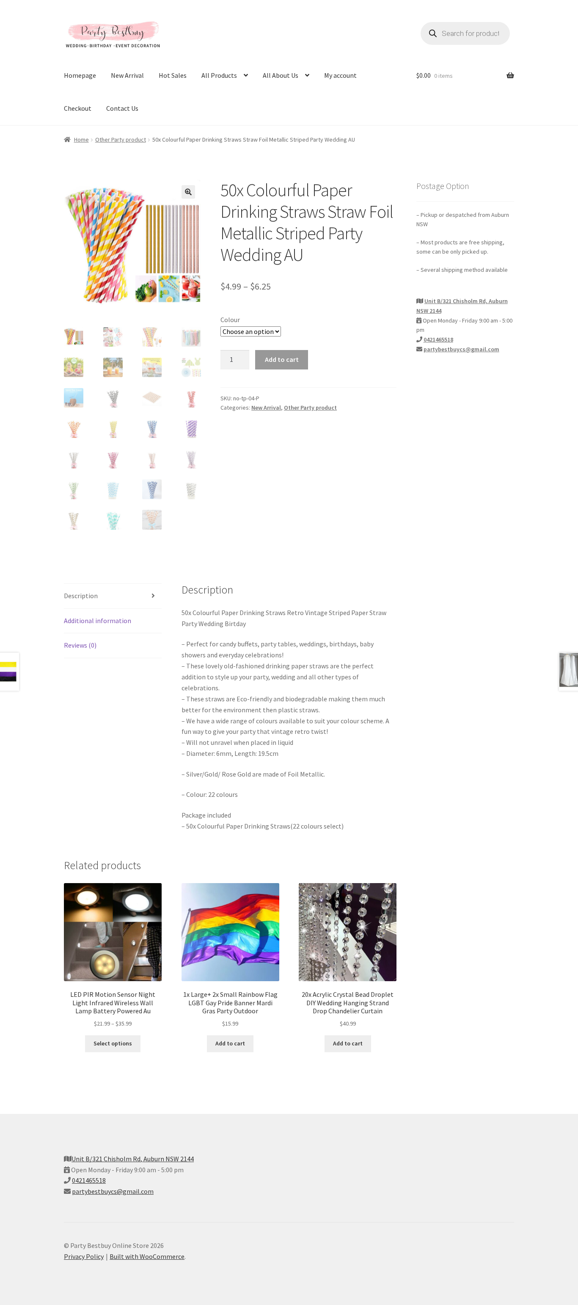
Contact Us (122, 108)
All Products (219, 75)
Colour (230, 319)
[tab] (113, 596)
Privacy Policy (84, 1256)
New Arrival (127, 75)
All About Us (280, 75)
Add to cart (282, 359)
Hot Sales (173, 75)
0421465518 (438, 339)
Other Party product (120, 139)
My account (340, 75)
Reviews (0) (80, 645)
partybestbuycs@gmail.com (461, 349)
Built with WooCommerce (147, 1256)
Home (81, 139)
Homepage (80, 75)
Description (81, 595)
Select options (113, 1043)
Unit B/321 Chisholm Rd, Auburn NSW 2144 (133, 1159)
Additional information (97, 620)
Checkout (77, 108)
